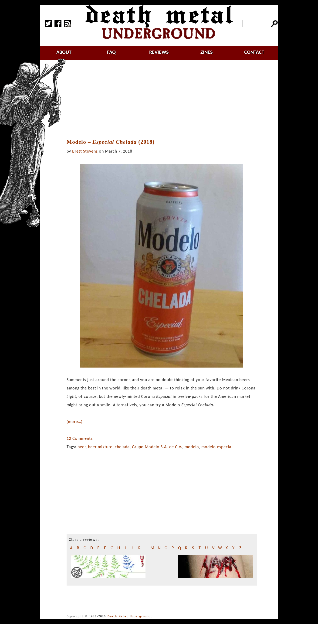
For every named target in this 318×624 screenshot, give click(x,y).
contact (254, 52)
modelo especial (217, 447)
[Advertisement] (165, 99)
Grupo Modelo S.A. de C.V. (157, 447)
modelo (192, 447)
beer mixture (100, 447)
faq (111, 52)
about (63, 52)
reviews (159, 52)
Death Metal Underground (129, 616)
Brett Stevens (85, 151)
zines (206, 52)
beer (82, 447)
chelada (122, 447)
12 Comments (80, 438)
